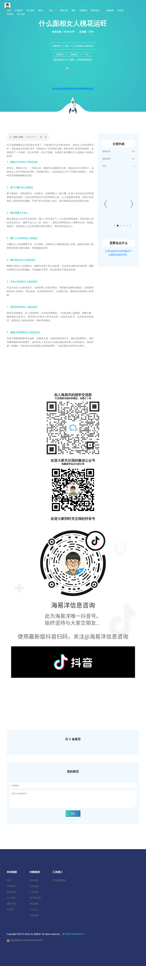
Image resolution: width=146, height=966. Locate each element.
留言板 (120, 10)
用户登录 (21, 14)
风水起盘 (34, 886)
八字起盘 (34, 892)
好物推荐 (110, 10)
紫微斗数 (64, 10)
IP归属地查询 (59, 880)
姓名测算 (34, 915)
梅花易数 (34, 903)
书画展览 (83, 10)
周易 (40, 10)
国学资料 (95, 10)
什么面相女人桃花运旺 (84, 46)
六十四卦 (11, 898)
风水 (51, 10)
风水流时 (34, 880)
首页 (9, 10)
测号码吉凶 (35, 898)
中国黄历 (19, 10)
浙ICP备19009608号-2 (73, 934)
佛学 (74, 10)
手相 (86, 55)
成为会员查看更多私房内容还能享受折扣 (73, 88)
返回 (67, 46)
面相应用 (57, 46)
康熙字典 (11, 903)
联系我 (10, 14)
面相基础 (74, 55)
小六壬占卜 (35, 909)
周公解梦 (31, 10)
